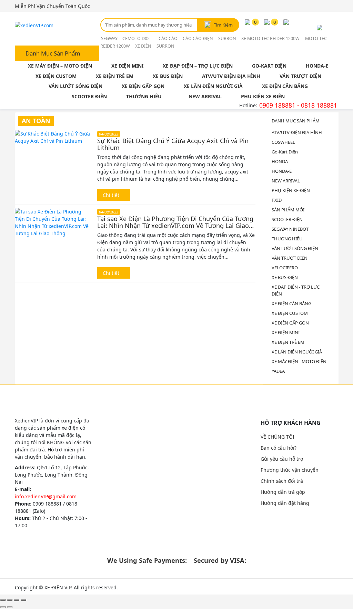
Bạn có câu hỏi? (278, 448)
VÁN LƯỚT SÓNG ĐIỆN (75, 86)
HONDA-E (317, 65)
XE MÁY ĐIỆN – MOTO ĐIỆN (60, 65)
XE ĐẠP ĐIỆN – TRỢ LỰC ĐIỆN (198, 65)
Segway (110, 38)
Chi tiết (112, 195)
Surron (227, 38)
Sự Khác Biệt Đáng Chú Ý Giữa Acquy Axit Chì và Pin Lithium (173, 144)
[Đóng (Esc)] (3, 600)
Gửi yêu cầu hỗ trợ (282, 459)
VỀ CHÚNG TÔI (277, 436)
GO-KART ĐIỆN (269, 65)
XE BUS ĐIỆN (168, 76)
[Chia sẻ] (9, 600)
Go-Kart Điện (285, 152)
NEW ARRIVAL (205, 96)
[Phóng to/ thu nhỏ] (23, 600)
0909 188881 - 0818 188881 (298, 105)
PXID (277, 200)
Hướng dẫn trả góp (283, 492)
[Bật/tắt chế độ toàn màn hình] (16, 600)
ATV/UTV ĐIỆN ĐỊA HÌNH (231, 76)
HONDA (280, 161)
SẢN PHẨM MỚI (288, 210)
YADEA (278, 371)
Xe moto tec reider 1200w (270, 38)
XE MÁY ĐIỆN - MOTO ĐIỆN (299, 361)
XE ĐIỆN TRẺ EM (114, 76)
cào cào (168, 38)
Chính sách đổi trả (282, 481)
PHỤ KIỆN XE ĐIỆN (263, 96)
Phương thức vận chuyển (290, 470)
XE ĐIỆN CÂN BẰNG (285, 86)
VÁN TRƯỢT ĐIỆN (300, 76)
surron (165, 46)
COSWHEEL (283, 142)
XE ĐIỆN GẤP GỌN (143, 86)
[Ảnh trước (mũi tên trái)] (3, 607)
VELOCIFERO (285, 267)
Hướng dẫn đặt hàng (285, 503)
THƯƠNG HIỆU (144, 96)
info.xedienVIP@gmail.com (46, 496)
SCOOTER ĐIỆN (89, 96)
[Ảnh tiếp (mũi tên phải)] (9, 607)
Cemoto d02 (136, 38)
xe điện (143, 46)
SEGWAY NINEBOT (290, 229)
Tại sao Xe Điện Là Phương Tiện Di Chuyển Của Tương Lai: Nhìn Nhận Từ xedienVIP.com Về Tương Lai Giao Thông (175, 222)
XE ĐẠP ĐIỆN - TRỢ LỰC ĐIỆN (296, 290)
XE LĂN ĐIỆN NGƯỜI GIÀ (213, 86)
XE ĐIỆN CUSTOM (56, 76)
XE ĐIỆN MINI (127, 65)
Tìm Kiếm (223, 25)
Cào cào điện (198, 38)
